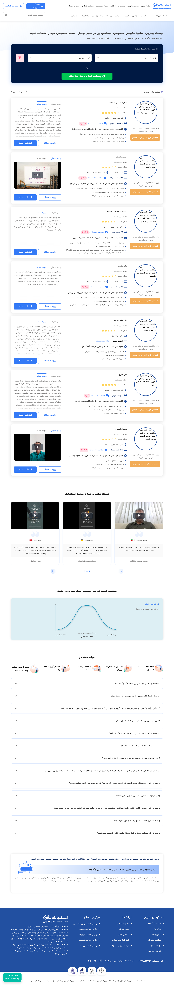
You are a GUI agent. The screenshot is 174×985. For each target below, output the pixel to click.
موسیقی (74, 15)
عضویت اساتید (122, 923)
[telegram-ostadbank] (95, 962)
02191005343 (144, 961)
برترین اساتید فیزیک (88, 934)
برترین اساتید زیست (89, 945)
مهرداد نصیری (121, 429)
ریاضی (134, 15)
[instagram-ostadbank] (89, 962)
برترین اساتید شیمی (88, 940)
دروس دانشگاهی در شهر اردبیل (78, 859)
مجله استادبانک (102, 6)
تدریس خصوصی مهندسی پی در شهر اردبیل (48, 859)
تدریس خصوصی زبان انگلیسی (55, 935)
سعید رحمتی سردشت (117, 102)
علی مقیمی (122, 266)
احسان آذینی (121, 157)
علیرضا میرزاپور (120, 320)
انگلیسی (144, 15)
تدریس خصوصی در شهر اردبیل (133, 859)
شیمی (117, 15)
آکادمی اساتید (123, 934)
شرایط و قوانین (154, 951)
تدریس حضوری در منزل (146, 609)
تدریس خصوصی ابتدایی (29, 935)
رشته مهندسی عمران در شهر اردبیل (105, 859)
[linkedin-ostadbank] (101, 962)
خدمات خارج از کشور (117, 6)
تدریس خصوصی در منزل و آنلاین (40, 929)
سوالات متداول (88, 6)
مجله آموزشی (123, 929)
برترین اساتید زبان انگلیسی (85, 923)
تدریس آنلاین (150, 604)
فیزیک (126, 15)
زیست (109, 15)
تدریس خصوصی (153, 859)
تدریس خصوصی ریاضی (21, 932)
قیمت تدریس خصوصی (119, 945)
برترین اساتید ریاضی (88, 929)
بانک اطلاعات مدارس (120, 940)
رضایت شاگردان (133, 6)
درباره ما (157, 929)
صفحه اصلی (146, 6)
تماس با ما (156, 934)
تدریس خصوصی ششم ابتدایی (37, 938)
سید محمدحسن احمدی (117, 211)
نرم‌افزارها (85, 15)
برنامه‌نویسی (97, 15)
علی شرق (123, 374)
